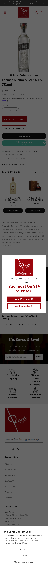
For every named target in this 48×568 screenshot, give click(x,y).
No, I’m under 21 (24, 306)
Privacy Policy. (21, 543)
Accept (23, 549)
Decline (23, 555)
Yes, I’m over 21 (24, 299)
